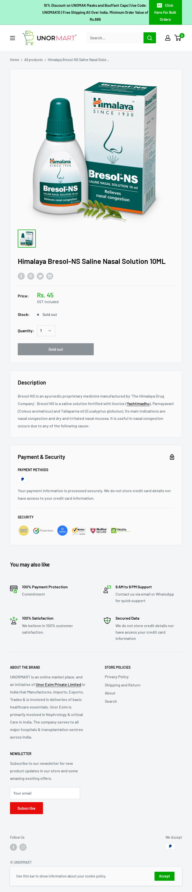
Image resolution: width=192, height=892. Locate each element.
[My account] (167, 38)
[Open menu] (12, 38)
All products (33, 60)
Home (14, 60)
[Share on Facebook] (21, 276)
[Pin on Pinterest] (30, 276)
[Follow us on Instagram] (23, 846)
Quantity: (26, 330)
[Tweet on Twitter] (40, 276)
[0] (178, 38)
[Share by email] (49, 276)
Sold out (55, 349)
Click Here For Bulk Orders (165, 12)
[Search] (150, 37)
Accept (164, 876)
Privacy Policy (117, 676)
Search (111, 701)
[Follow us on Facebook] (13, 846)
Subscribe (27, 808)
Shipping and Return (122, 684)
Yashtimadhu (138, 403)
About (110, 692)
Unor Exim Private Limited (58, 684)
